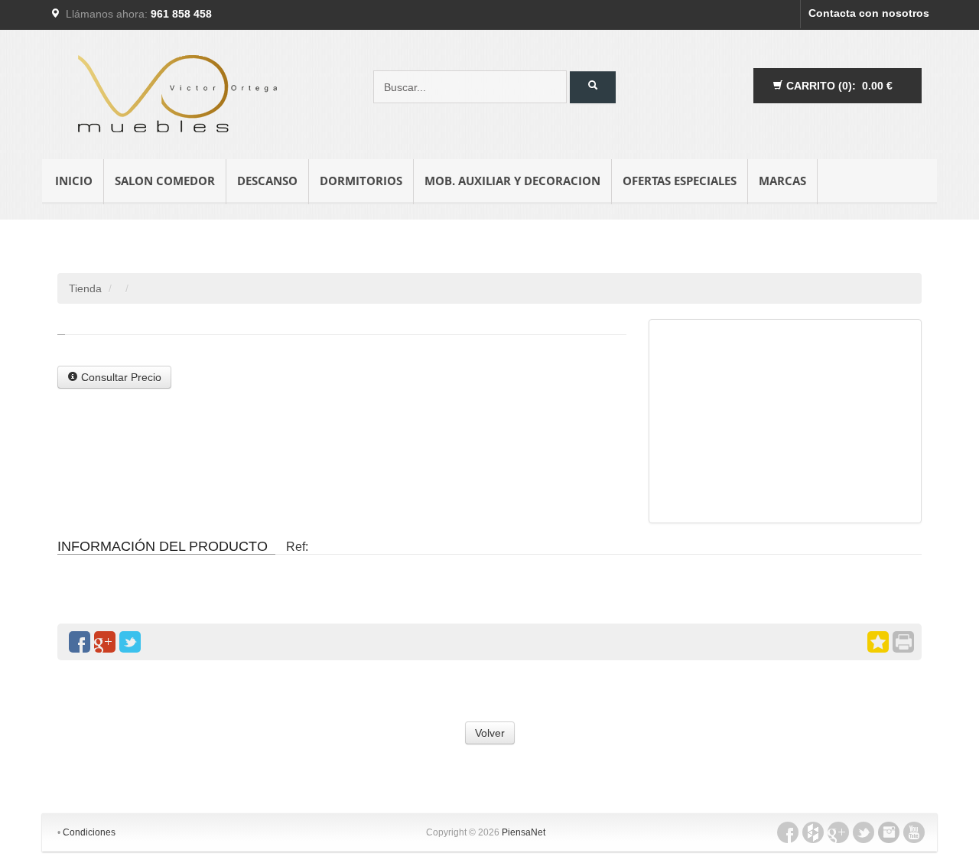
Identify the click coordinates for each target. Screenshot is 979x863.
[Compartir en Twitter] (130, 642)
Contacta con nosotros (868, 13)
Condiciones (89, 832)
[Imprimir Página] (903, 642)
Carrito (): (838, 86)
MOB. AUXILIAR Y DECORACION (512, 180)
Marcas (782, 180)
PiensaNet (523, 832)
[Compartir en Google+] (104, 642)
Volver (490, 733)
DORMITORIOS (361, 180)
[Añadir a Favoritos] (878, 642)
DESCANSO (267, 180)
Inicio (74, 180)
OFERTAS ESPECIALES (680, 180)
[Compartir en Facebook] (79, 642)
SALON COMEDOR (165, 180)
